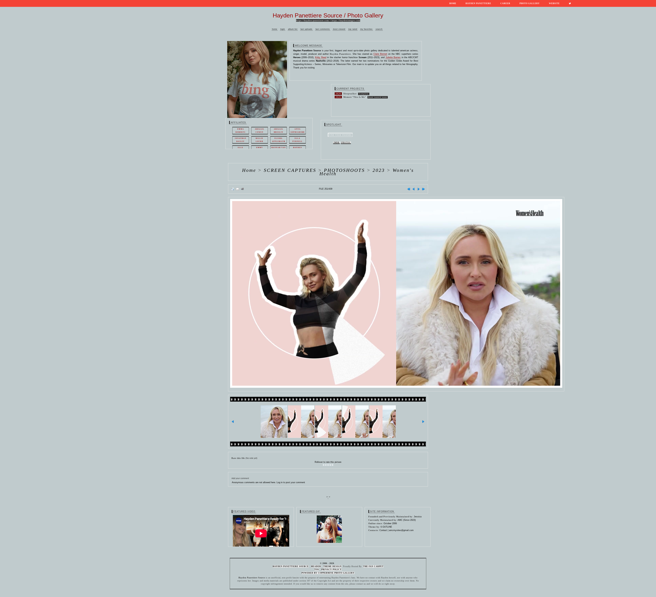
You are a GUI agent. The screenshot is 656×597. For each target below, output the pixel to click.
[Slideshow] (242, 188)
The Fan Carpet (373, 566)
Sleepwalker (350, 93)
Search (379, 29)
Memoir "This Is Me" (354, 97)
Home (452, 3)
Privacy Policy (331, 569)
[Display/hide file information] (237, 188)
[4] (330, 465)
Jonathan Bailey (240, 139)
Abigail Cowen (259, 130)
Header (316, 566)
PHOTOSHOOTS (344, 170)
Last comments (323, 29)
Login (282, 29)
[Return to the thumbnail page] (232, 188)
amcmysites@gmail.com (401, 530)
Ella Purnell (297, 139)
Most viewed (339, 29)
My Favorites (366, 29)
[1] (324, 465)
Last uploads (306, 29)
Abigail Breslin (278, 130)
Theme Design (332, 566)
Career (505, 3)
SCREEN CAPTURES (290, 170)
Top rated (352, 29)
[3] (328, 465)
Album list (292, 29)
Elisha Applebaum (278, 139)
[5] (332, 465)
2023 (379, 170)
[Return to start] (408, 188)
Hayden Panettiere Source (291, 566)
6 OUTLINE (386, 527)
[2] (326, 465)
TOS (316, 569)
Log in (280, 482)
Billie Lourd (259, 139)
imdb (336, 142)
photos (345, 142)
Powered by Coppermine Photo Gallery (328, 573)
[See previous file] (413, 188)
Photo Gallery (530, 3)
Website (554, 3)
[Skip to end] (423, 188)
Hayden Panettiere (478, 3)
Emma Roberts (240, 130)
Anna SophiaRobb (298, 130)
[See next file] (418, 188)
